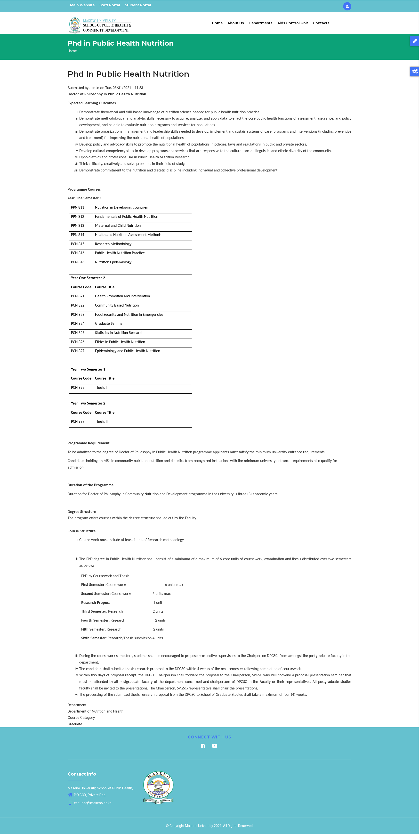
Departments (261, 23)
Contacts (321, 23)
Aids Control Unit (292, 23)
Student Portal (138, 5)
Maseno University (199, 826)
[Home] (100, 22)
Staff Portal (109, 5)
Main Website (82, 5)
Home (217, 23)
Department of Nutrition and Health (95, 711)
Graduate (75, 724)
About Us (235, 23)
